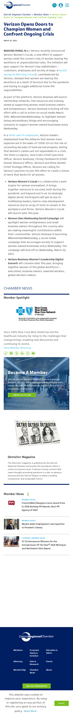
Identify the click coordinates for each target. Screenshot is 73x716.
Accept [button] (61, 703)
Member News (28, 499)
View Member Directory (17, 347)
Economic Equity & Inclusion (34, 653)
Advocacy (18, 661)
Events (49, 661)
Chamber (26, 538)
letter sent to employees (23, 135)
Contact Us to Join (22, 395)
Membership (19, 669)
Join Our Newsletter (36, 685)
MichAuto (18, 650)
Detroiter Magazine (21, 457)
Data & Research (34, 662)
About (49, 669)
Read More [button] (30, 711)
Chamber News (34, 671)
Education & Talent (52, 651)
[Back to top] (64, 670)
